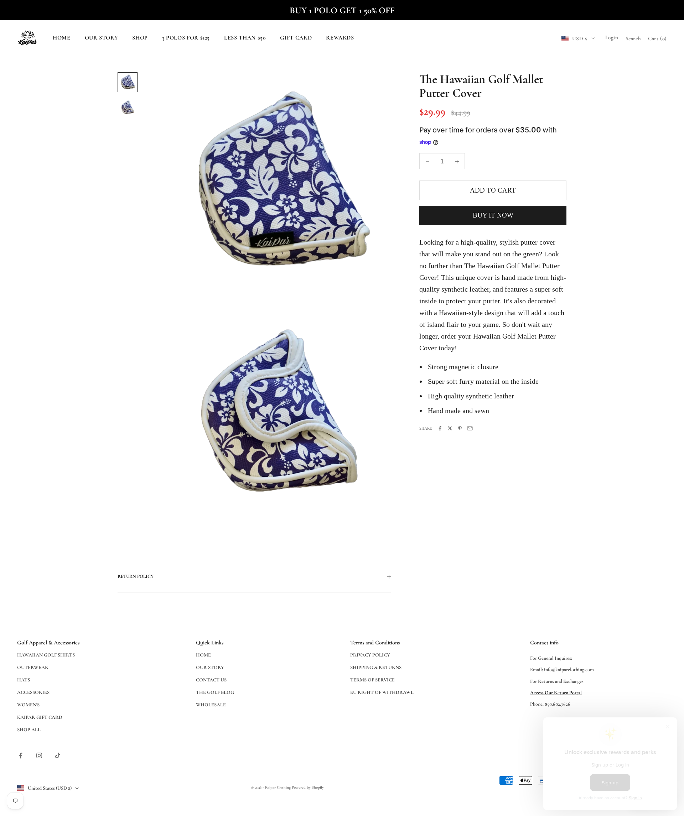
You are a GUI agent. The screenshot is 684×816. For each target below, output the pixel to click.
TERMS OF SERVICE (372, 680)
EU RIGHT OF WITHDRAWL (382, 692)
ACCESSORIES (33, 692)
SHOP (140, 38)
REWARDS (340, 38)
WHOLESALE (211, 705)
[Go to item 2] (128, 108)
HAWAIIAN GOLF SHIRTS (46, 655)
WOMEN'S (28, 705)
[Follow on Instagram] (39, 755)
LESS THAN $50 (245, 38)
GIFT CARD (296, 38)
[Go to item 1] (128, 82)
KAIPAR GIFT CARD (39, 717)
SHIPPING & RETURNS (375, 667)
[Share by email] (470, 428)
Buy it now (493, 215)
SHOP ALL (29, 730)
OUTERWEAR (32, 667)
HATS (23, 680)
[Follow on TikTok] (57, 755)
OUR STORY (101, 38)
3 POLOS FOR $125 (186, 38)
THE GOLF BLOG (215, 692)
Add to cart (493, 190)
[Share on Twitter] (450, 428)
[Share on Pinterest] (460, 428)
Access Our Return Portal (556, 693)
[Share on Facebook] (440, 428)
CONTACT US (211, 680)
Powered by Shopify (308, 787)
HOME (62, 38)
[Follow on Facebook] (20, 755)
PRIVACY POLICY (370, 655)
